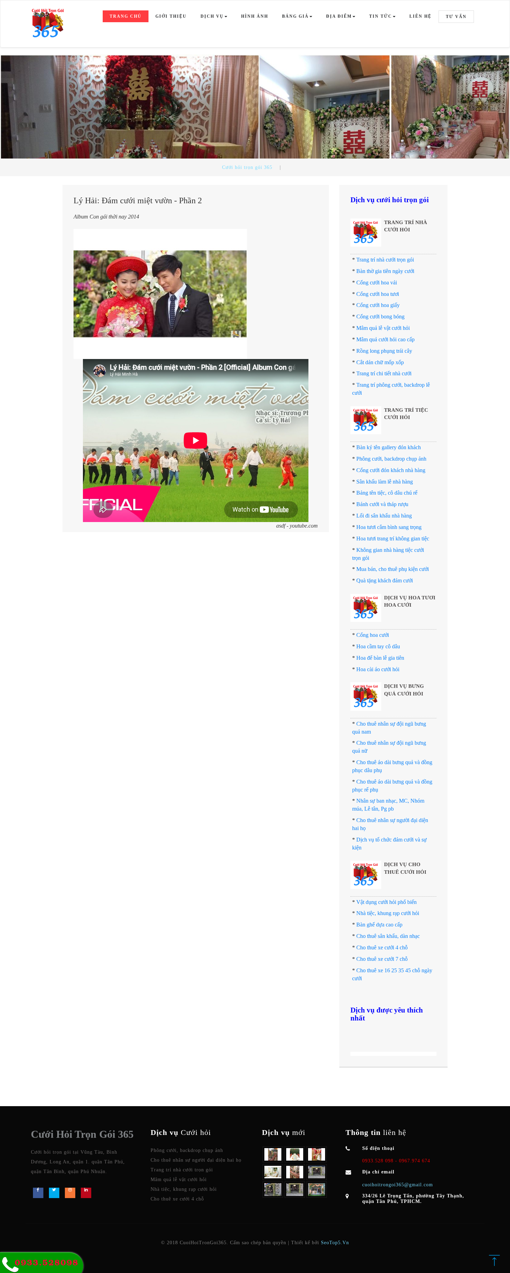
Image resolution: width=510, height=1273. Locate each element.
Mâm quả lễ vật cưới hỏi (383, 328)
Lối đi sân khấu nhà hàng (384, 516)
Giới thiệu (171, 16)
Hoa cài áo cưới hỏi (377, 669)
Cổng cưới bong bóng (380, 316)
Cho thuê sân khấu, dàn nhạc (388, 936)
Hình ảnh (254, 16)
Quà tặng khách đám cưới (384, 580)
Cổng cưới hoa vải (376, 282)
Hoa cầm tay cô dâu (378, 646)
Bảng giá (295, 16)
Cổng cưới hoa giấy (378, 305)
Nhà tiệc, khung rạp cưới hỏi (387, 913)
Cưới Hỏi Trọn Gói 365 (82, 1134)
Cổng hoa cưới (372, 635)
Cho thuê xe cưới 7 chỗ (382, 959)
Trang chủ (126, 16)
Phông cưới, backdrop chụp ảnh (391, 459)
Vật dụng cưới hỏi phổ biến (386, 902)
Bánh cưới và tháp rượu (382, 504)
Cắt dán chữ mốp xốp (380, 362)
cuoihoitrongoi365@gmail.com (397, 1184)
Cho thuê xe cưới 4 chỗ (382, 947)
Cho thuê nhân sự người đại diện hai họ (196, 1160)
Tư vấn (456, 16)
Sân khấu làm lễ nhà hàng (384, 482)
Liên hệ (420, 16)
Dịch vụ (212, 16)
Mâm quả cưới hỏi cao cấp (385, 339)
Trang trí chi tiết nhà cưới (383, 373)
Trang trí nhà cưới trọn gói (385, 260)
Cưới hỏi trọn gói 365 (247, 167)
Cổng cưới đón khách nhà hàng (390, 470)
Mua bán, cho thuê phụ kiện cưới (392, 569)
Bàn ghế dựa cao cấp (379, 925)
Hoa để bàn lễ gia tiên (380, 658)
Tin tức (380, 16)
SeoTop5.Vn (335, 1242)
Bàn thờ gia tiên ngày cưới (385, 271)
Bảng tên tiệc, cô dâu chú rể (386, 493)
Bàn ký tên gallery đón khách (388, 447)
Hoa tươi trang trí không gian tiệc (392, 538)
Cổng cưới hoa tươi (377, 294)
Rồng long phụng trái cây (384, 351)
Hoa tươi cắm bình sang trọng (389, 527)
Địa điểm (339, 16)
